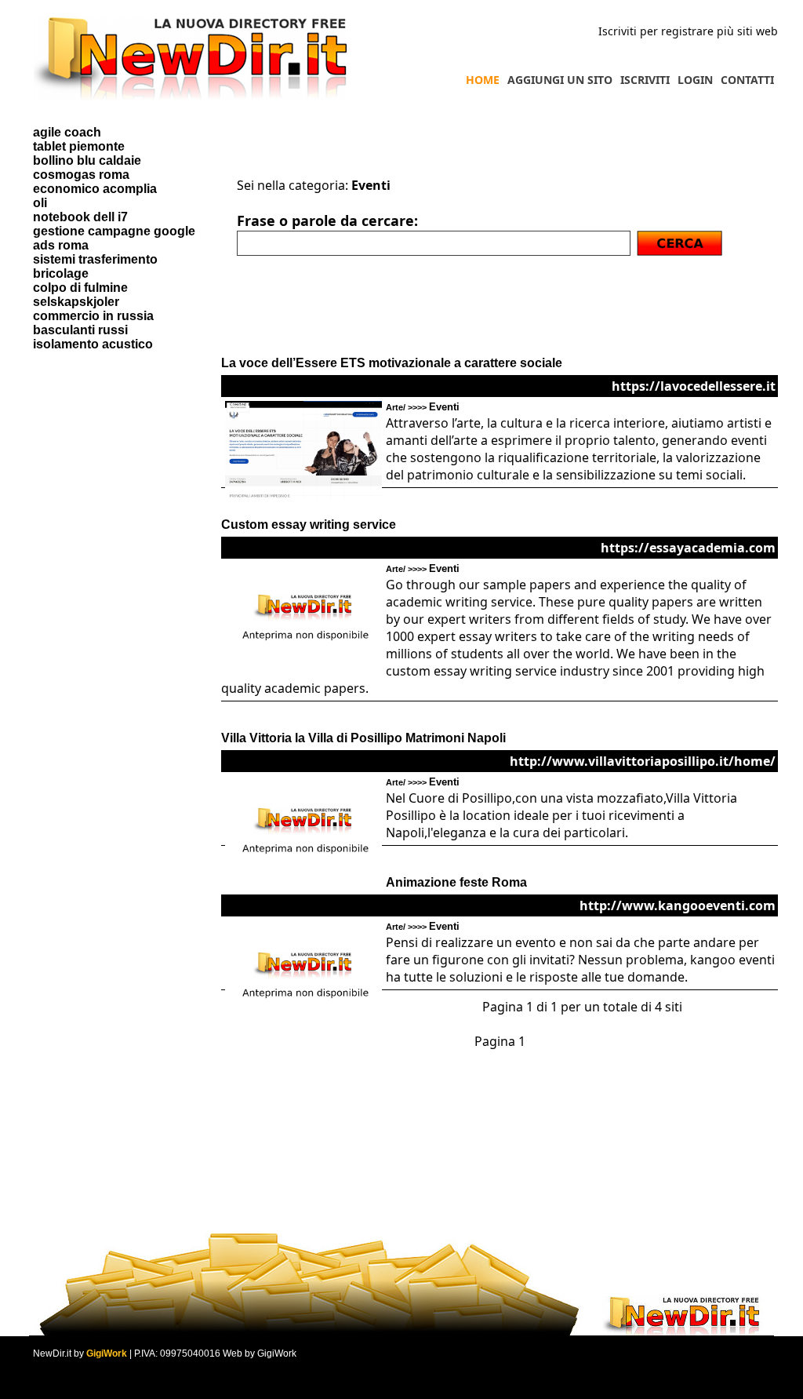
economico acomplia (95, 188)
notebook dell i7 (80, 217)
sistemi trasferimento (95, 259)
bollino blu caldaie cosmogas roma (87, 167)
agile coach (67, 132)
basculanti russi (80, 330)
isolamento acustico (93, 344)
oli (40, 202)
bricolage (61, 273)
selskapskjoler (76, 301)
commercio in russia (93, 315)
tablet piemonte (79, 146)
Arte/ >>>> (423, 407)
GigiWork (106, 1353)
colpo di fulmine (80, 287)
